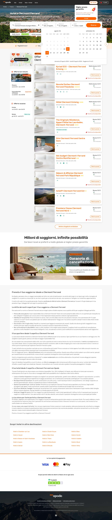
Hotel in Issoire (17, 442)
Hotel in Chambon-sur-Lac (21, 431)
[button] (38, 25)
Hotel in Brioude (47, 445)
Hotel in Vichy (75, 445)
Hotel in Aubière (76, 438)
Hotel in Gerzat (17, 445)
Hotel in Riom (75, 431)
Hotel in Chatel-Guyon (49, 431)
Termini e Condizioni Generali (44, 500)
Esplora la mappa (20, 59)
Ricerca (93, 25)
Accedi (86, 18)
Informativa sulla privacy (69, 500)
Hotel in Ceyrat (17, 435)
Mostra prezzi (95, 75)
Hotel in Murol (75, 442)
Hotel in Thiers (46, 438)
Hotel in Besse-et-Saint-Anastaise (24, 438)
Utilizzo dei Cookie (57, 500)
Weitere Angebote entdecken (68, 226)
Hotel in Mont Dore (48, 435)
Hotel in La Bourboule (49, 442)
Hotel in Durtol (75, 435)
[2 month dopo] (106, 44)
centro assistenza (74, 510)
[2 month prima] (41, 44)
